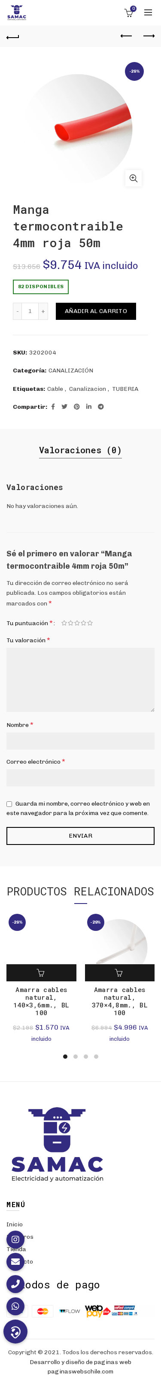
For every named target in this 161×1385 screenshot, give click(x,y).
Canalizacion (87, 389)
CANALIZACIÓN (71, 370)
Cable (55, 389)
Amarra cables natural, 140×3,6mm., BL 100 (41, 1001)
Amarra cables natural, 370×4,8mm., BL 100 (120, 1001)
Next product (148, 36)
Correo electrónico (35, 761)
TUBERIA (125, 389)
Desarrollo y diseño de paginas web (80, 1362)
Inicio (14, 1224)
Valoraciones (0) (80, 449)
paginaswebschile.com (80, 1371)
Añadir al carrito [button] (41, 972)
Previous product (126, 36)
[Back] (13, 36)
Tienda (16, 1249)
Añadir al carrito (96, 311)
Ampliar (133, 178)
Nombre (19, 725)
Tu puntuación (29, 623)
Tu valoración (28, 640)
